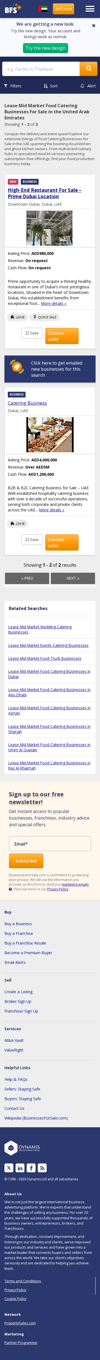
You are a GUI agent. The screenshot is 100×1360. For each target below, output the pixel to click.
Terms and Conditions (22, 1280)
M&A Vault (14, 1040)
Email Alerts (15, 962)
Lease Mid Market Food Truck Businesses (44, 658)
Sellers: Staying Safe (22, 1089)
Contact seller (56, 336)
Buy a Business (18, 923)
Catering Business (27, 403)
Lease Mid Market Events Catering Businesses (48, 645)
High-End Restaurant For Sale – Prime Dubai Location (44, 193)
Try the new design (46, 48)
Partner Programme (20, 1342)
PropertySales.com (20, 1322)
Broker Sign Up (17, 1001)
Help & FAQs (16, 1079)
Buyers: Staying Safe (22, 1098)
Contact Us (14, 1108)
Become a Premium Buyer (28, 952)
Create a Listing (18, 991)
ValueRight (13, 1050)
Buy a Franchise (18, 933)
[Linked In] (20, 1168)
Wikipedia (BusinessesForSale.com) (36, 1118)
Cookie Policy (15, 1298)
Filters (15, 85)
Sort (54, 85)
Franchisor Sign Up (21, 1011)
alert (91, 85)
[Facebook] (31, 1168)
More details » (53, 303)
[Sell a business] (63, 8)
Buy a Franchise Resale (25, 943)
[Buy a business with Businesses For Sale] (13, 9)
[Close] (94, 25)
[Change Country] (42, 8)
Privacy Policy (57, 889)
